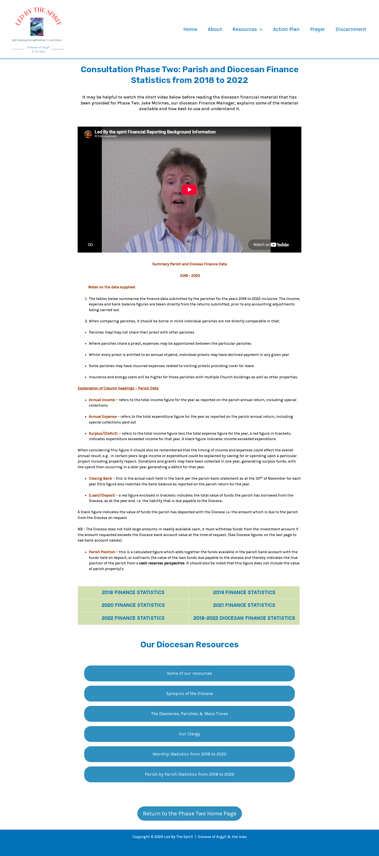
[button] (259, 29)
